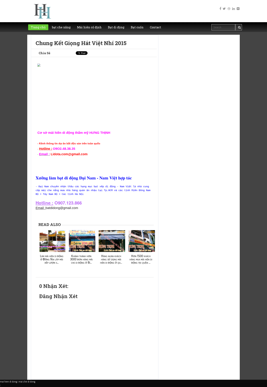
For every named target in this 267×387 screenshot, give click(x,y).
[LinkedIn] (233, 6)
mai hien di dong (8, 381)
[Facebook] (219, 6)
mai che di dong (27, 381)
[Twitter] (224, 6)
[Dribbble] (228, 6)
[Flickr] (237, 6)
